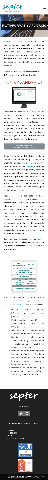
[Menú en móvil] (44, 8)
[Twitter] (21, 413)
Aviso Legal (35, 477)
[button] (24, 146)
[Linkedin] (27, 413)
